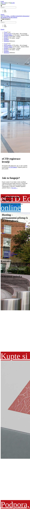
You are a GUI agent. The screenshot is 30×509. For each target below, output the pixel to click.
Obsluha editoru (8, 35)
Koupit (6, 38)
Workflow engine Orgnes (10, 254)
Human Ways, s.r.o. (9, 252)
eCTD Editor (7, 251)
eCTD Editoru (13, 167)
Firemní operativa (8, 255)
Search (2, 14)
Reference (6, 41)
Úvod (5, 32)
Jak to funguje (7, 33)
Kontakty (6, 39)
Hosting (6, 36)
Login (2, 1)
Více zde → (14, 188)
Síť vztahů (7, 257)
